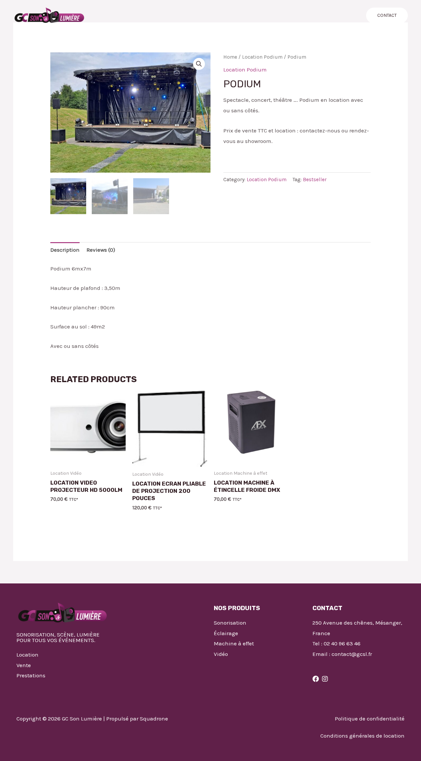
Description (65, 249)
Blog (284, 15)
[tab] (65, 250)
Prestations (156, 15)
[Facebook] (315, 679)
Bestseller (315, 180)
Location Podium (262, 57)
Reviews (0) (101, 249)
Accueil (120, 15)
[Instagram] (325, 679)
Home (230, 57)
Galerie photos (248, 15)
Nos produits (199, 15)
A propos (312, 15)
